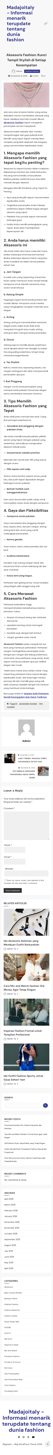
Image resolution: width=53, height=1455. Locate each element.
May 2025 (8, 1262)
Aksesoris (8, 1287)
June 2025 (9, 1256)
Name (8, 845)
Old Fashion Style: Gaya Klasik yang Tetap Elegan (24, 1143)
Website (9, 869)
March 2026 (9, 1204)
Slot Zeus (8, 1368)
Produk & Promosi (12, 1362)
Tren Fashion (10, 1385)
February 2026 (11, 1210)
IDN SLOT (8, 1339)
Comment (9, 808)
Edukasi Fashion (32, 71)
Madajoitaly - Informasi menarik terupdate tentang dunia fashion (20, 23)
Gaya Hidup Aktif (11, 1321)
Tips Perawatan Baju (13, 1379)
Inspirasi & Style (11, 1345)
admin (19, 71)
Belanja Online (10, 1298)
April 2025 (8, 1268)
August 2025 (10, 1245)
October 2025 (10, 1233)
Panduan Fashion (12, 1356)
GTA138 (7, 1327)
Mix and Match (10, 1350)
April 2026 (8, 1199)
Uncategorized (11, 1391)
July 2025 (8, 1251)
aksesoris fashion (14, 122)
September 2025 (12, 1239)
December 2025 (12, 1222)
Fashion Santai (10, 1316)
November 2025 (11, 1228)
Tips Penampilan (11, 1373)
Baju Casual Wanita (13, 1292)
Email (8, 857)
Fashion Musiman (12, 1310)
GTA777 (7, 1333)
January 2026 (10, 1216)
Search (8, 1097)
